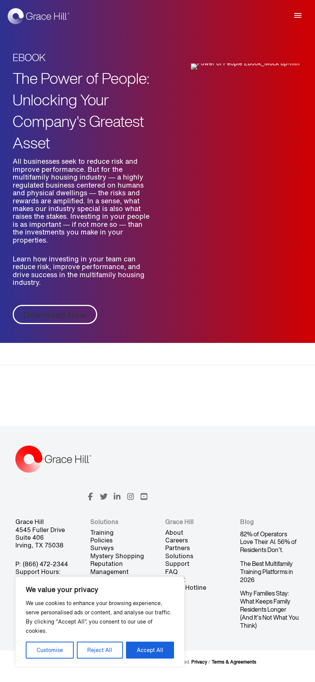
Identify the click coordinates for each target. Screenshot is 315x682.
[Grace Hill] (38, 16)
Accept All (150, 650)
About (174, 532)
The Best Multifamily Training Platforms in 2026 (266, 571)
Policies (101, 540)
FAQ (171, 571)
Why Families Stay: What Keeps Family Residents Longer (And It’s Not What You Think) (269, 609)
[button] (90, 496)
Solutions (179, 556)
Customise (49, 650)
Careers (176, 540)
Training (102, 532)
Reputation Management (109, 567)
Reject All (99, 650)
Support (177, 563)
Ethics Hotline (185, 587)
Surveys (102, 547)
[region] (99, 622)
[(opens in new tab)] (245, 66)
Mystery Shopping (117, 556)
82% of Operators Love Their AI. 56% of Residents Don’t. (268, 542)
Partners (177, 547)
